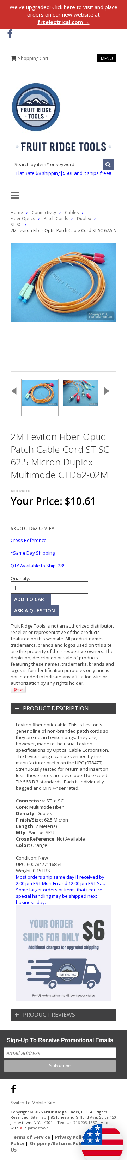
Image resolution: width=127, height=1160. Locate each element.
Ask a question (34, 610)
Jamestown (38, 1127)
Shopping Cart (33, 58)
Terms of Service (30, 1137)
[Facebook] (9, 34)
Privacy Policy (70, 1137)
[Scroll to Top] (116, 1088)
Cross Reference (29, 540)
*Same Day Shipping (33, 553)
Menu (107, 58)
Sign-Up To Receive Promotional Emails (60, 1040)
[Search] (108, 164)
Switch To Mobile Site (33, 1102)
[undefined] (63, 304)
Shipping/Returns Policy (57, 1143)
